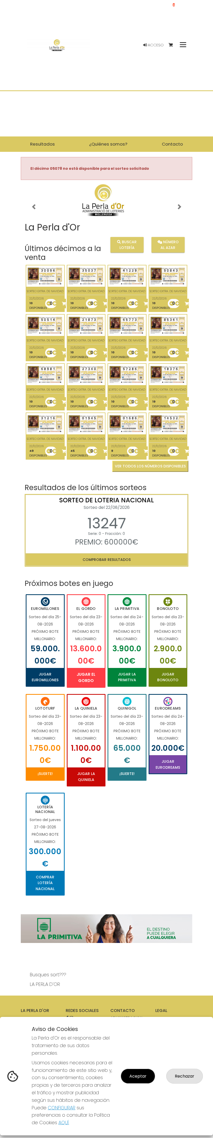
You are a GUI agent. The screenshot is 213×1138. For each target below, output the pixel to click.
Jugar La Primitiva (127, 677)
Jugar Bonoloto (167, 677)
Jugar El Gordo (86, 677)
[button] (33, 206)
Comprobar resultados (107, 559)
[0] (173, 45)
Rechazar (184, 1076)
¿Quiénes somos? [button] (108, 144)
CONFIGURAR (61, 1107)
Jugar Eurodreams (168, 764)
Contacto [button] (172, 144)
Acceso (155, 45)
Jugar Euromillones (45, 677)
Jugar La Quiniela (86, 776)
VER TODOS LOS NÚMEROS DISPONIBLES (150, 466)
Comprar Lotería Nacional (45, 882)
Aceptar (138, 1076)
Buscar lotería (128, 244)
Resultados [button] (42, 144)
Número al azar (170, 244)
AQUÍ (63, 1122)
